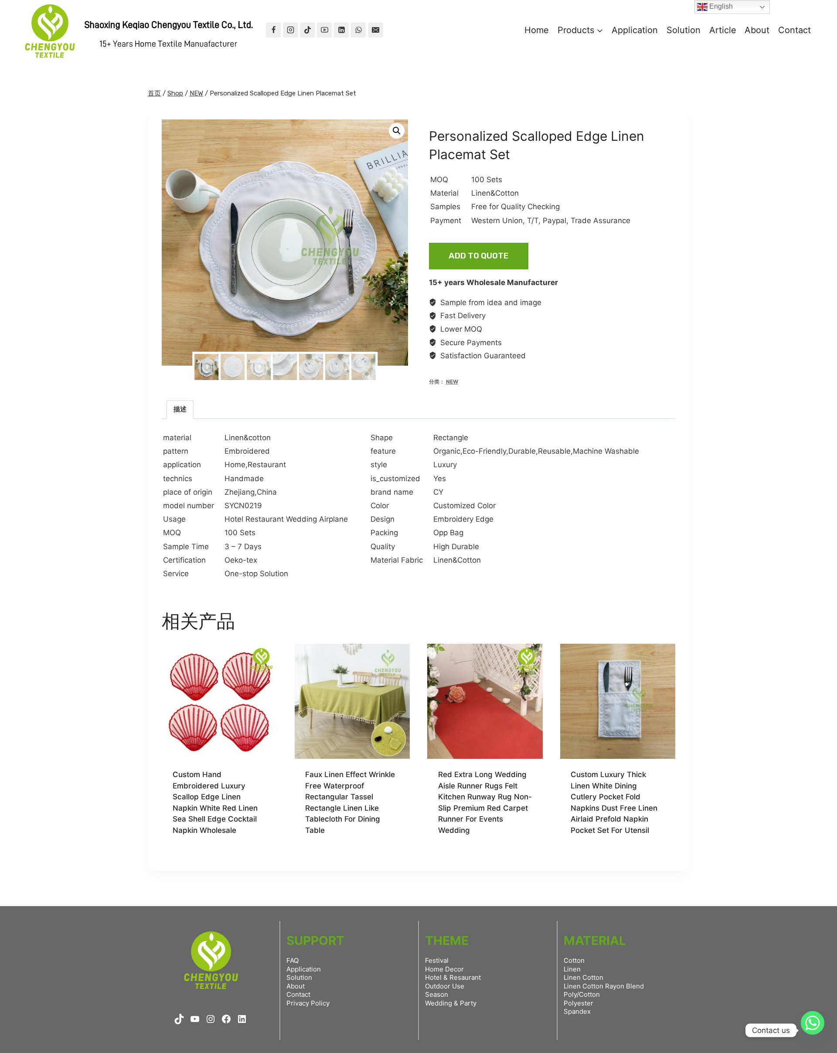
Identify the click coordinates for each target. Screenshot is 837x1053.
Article (722, 30)
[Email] (375, 30)
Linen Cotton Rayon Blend (604, 986)
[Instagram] (290, 30)
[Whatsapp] (812, 1030)
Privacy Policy (308, 1003)
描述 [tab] (180, 409)
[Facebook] (273, 30)
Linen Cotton (583, 977)
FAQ (292, 960)
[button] (397, 131)
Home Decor (444, 969)
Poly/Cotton (582, 994)
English (720, 6)
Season (436, 994)
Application (635, 30)
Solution (684, 30)
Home (536, 30)
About (757, 30)
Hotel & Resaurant (453, 977)
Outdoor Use (444, 986)
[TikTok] (307, 30)
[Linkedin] (341, 30)
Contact (794, 30)
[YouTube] (324, 30)
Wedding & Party (450, 1003)
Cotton (574, 960)
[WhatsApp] (358, 30)
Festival (437, 960)
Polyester (578, 1003)
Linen (572, 969)
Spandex (577, 1011)
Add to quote (479, 256)
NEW (452, 381)
